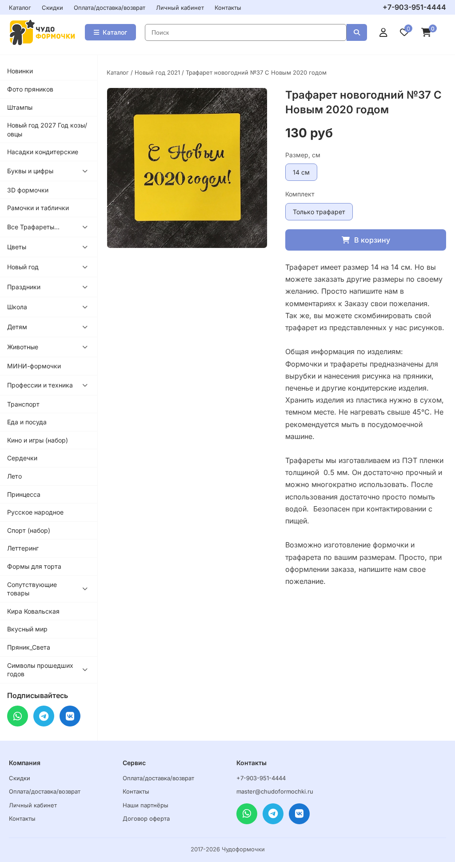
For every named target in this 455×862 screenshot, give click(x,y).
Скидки (52, 7)
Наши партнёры (145, 805)
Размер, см (302, 155)
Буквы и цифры (30, 171)
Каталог (20, 7)
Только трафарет (319, 212)
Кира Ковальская (33, 611)
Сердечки (22, 458)
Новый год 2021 (157, 72)
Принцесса (23, 494)
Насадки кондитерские (42, 152)
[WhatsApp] (17, 716)
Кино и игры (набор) (37, 440)
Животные (22, 347)
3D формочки (27, 190)
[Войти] (383, 32)
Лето (14, 476)
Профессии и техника (40, 385)
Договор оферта (146, 818)
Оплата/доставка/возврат (109, 7)
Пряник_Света (28, 647)
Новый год (23, 267)
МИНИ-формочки (34, 366)
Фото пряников (30, 89)
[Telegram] (43, 716)
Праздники (23, 287)
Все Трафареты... (33, 227)
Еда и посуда (27, 422)
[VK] (70, 716)
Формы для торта (34, 566)
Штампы (19, 107)
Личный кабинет (180, 7)
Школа (17, 307)
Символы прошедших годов (40, 670)
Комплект (300, 194)
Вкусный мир (27, 629)
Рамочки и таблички (38, 208)
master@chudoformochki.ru (274, 791)
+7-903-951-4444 (414, 7)
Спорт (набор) (28, 530)
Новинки (20, 71)
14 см (301, 172)
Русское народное (35, 512)
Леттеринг (23, 548)
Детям (17, 327)
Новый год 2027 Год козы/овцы (47, 129)
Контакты (228, 7)
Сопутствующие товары (32, 589)
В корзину (372, 239)
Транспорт (23, 404)
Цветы (16, 247)
